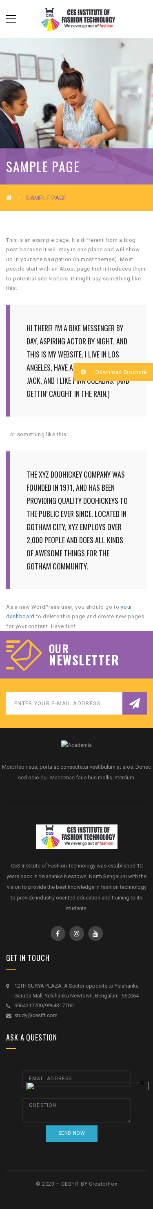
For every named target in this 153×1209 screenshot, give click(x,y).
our (59, 648)
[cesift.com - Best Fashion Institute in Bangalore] (77, 19)
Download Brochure (120, 372)
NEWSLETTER (84, 660)
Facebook (58, 933)
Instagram (76, 933)
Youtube (95, 933)
